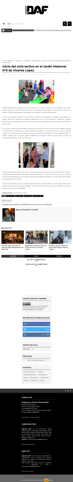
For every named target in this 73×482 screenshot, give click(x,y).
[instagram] (70, 390)
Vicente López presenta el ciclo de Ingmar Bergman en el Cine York (12, 247)
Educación (11, 60)
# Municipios (19, 196)
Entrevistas (42, 374)
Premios (34, 380)
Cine (4, 232)
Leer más (50, 480)
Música (26, 380)
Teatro (42, 380)
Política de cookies (27, 471)
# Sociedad (28, 196)
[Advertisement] (36, 45)
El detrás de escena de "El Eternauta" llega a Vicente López (58, 247)
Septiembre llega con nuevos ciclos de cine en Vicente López (35, 247)
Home (4, 60)
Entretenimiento (30, 374)
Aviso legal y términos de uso (31, 417)
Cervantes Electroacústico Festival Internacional (14, 30)
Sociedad (27, 60)
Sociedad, (39, 74)
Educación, (25, 74)
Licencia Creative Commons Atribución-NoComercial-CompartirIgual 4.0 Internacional (35, 307)
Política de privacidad (28, 444)
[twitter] (68, 390)
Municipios (19, 60)
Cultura (40, 371)
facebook (59, 256)
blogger (13, 256)
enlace (24, 464)
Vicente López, (46, 74)
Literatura (44, 377)
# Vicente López (38, 196)
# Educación (10, 196)
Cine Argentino (29, 371)
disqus (36, 256)
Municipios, (32, 74)
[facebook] (65, 390)
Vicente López (36, 60)
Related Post (6, 228)
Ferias (26, 377)
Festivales (34, 377)
